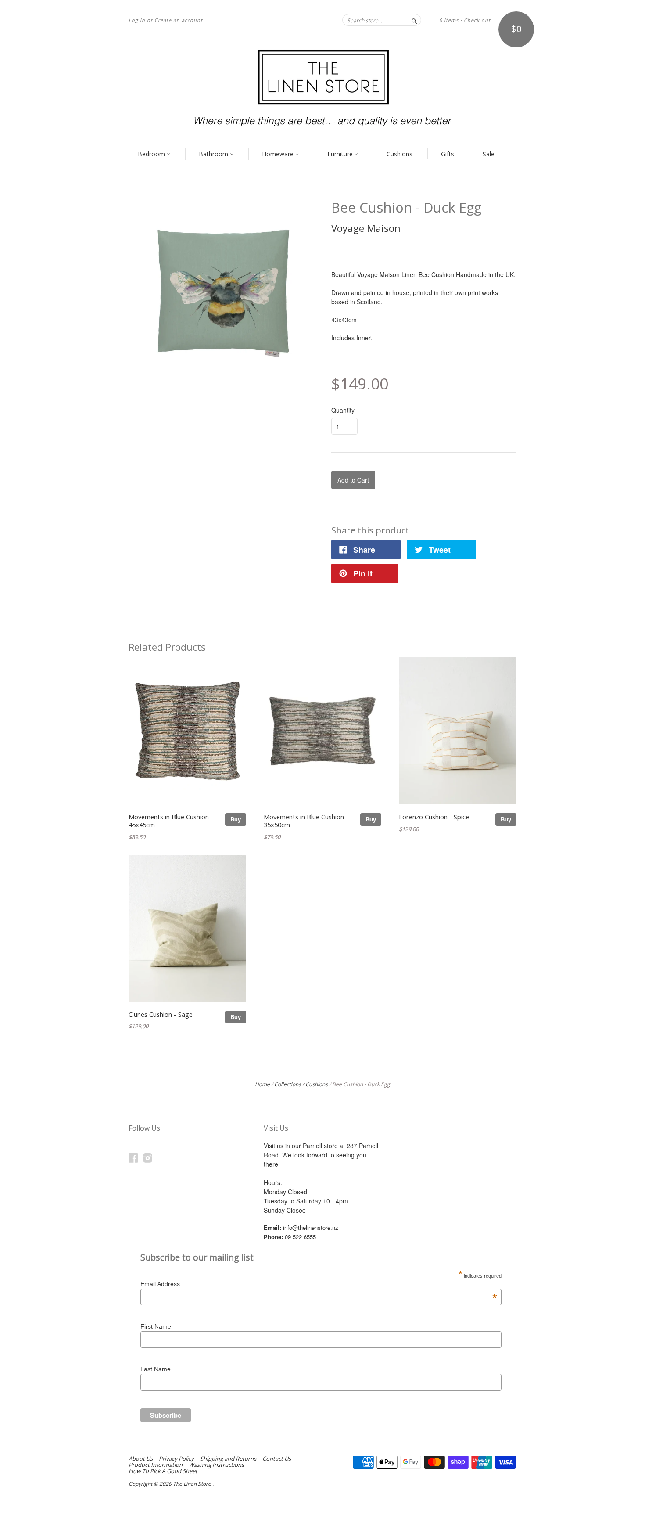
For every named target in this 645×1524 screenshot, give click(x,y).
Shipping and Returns (228, 1459)
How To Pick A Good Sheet (163, 1471)
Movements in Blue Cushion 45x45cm (169, 820)
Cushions (399, 154)
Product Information (156, 1465)
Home (262, 1084)
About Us (141, 1459)
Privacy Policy (176, 1459)
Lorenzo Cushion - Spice (434, 816)
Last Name (155, 1369)
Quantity (343, 410)
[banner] (322, 87)
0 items (449, 20)
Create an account (178, 20)
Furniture (341, 154)
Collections (287, 1084)
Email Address (318, 1283)
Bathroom (214, 154)
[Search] (414, 19)
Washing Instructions (216, 1465)
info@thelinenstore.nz (310, 1227)
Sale (488, 154)
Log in (137, 20)
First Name (155, 1326)
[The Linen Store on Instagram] (148, 1158)
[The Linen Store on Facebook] (133, 1158)
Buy (235, 819)
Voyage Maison (366, 227)
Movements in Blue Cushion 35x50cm (304, 820)
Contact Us (276, 1459)
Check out (477, 20)
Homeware (278, 154)
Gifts (447, 154)
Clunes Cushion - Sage (161, 1014)
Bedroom (152, 154)
